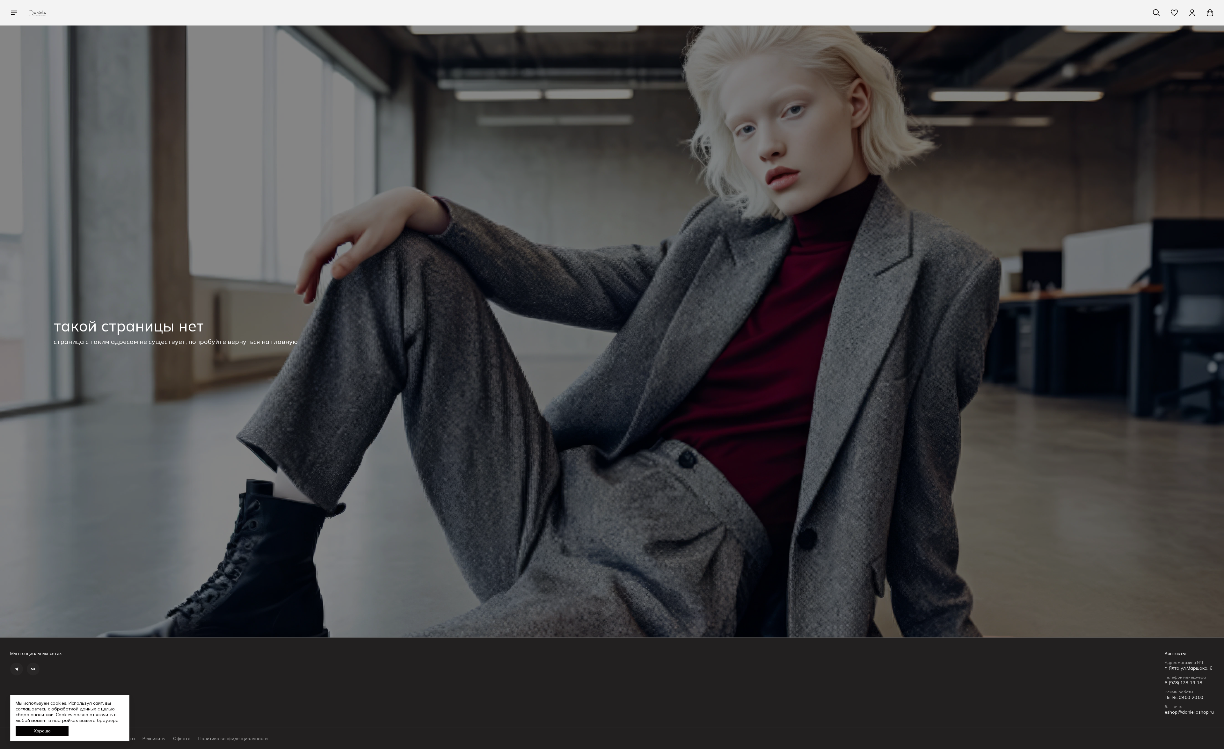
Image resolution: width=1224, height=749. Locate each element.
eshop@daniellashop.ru (1189, 712)
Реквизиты (153, 738)
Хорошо (42, 731)
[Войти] (1192, 13)
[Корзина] (1210, 13)
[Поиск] (1156, 13)
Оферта (182, 738)
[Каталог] (14, 13)
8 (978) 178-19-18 (1183, 683)
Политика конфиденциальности (233, 738)
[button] (1174, 13)
